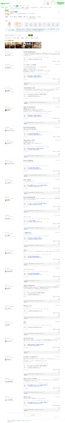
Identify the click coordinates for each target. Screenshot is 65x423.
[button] (7, 45)
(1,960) (32, 16)
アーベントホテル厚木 (11, 12)
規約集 (26, 420)
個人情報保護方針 (13, 420)
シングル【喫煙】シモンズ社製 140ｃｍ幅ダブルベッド (34, 149)
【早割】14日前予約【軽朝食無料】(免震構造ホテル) (33, 133)
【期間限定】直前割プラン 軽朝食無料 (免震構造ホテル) (34, 115)
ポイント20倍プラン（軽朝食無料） (31, 220)
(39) (20, 16)
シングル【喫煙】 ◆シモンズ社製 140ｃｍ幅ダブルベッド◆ (34, 186)
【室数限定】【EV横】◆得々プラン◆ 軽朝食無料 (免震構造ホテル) (35, 148)
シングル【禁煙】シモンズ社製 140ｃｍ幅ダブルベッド (34, 294)
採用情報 (23, 420)
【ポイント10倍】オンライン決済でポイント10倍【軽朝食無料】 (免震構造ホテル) (37, 203)
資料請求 (29, 420)
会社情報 (8, 420)
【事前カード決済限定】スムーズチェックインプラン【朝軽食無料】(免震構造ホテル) (37, 185)
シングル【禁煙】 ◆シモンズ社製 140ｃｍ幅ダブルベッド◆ (34, 59)
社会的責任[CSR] (18, 420)
